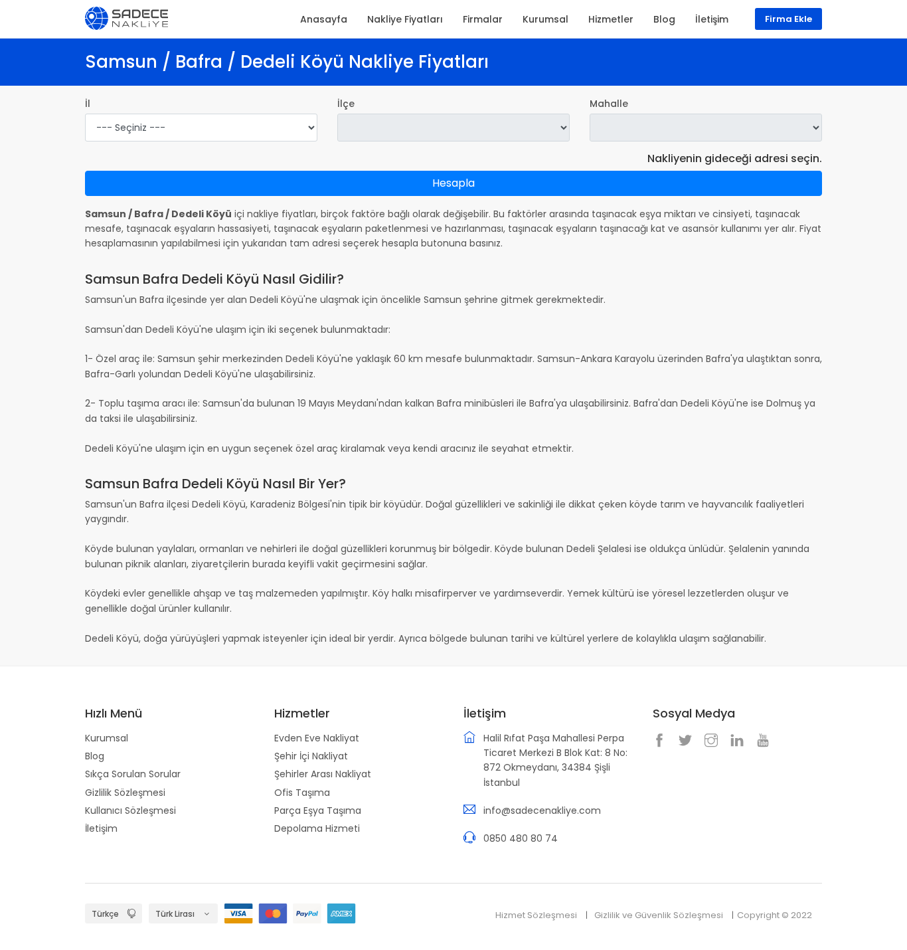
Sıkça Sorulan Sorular (133, 774)
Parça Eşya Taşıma (317, 810)
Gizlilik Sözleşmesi (125, 792)
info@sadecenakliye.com (542, 810)
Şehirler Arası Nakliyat (322, 774)
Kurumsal (106, 738)
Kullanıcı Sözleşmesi (130, 810)
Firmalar (483, 19)
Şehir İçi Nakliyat (311, 756)
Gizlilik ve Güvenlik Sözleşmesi (658, 915)
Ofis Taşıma (302, 792)
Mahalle (609, 103)
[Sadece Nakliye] (126, 17)
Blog (94, 756)
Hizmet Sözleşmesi (536, 915)
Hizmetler (610, 19)
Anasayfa (323, 19)
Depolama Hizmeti (317, 828)
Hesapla (453, 183)
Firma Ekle (788, 19)
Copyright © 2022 (774, 915)
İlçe (346, 103)
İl (87, 103)
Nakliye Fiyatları (405, 19)
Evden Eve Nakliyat (316, 738)
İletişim (101, 828)
